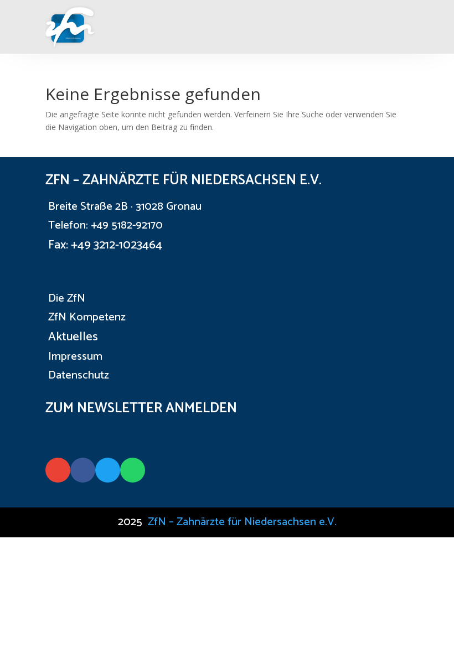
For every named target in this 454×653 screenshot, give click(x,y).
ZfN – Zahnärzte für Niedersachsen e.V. (242, 522)
